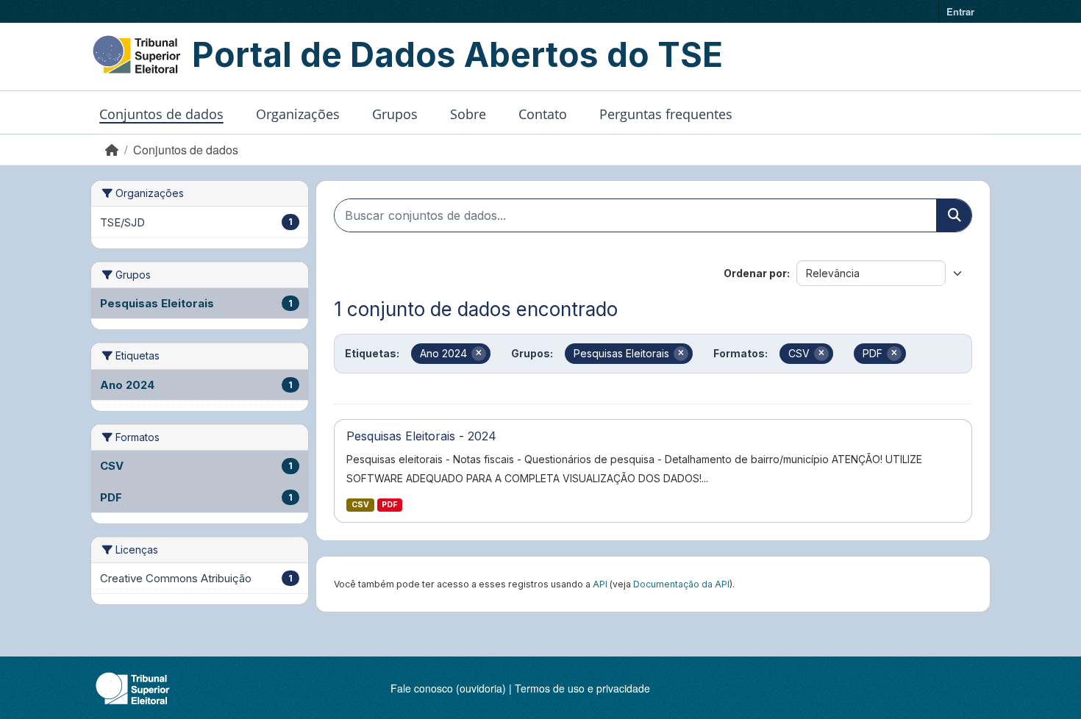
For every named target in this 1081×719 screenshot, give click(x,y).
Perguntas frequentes (665, 114)
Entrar (960, 11)
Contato (542, 114)
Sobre (468, 114)
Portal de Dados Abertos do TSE (457, 54)
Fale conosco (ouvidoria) (448, 688)
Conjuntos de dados (161, 114)
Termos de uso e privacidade (582, 688)
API (600, 584)
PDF (389, 504)
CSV (360, 504)
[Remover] (478, 353)
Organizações (298, 114)
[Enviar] (953, 215)
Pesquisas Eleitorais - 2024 (421, 436)
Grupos (395, 114)
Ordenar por (755, 273)
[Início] (111, 149)
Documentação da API (681, 584)
